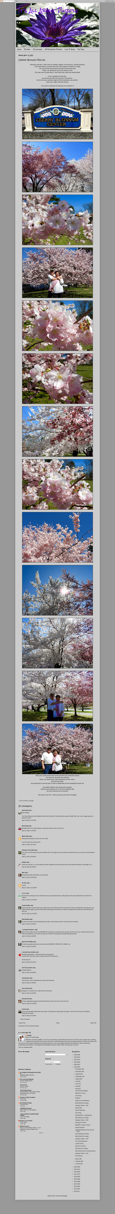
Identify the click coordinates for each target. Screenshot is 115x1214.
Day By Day (78, 1108)
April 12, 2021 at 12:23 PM (29, 899)
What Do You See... (80, 1093)
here (74, 68)
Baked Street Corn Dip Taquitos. (28, 1109)
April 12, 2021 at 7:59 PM (29, 982)
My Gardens (37, 49)
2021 (75, 1067)
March (77, 1159)
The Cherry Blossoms (81, 1141)
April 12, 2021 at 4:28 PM (29, 936)
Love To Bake (70, 49)
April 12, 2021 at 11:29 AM (29, 887)
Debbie (24, 862)
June (77, 1083)
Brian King (25, 826)
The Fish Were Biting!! (81, 1090)
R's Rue (24, 883)
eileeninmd (25, 810)
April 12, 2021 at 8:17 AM (29, 844)
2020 (75, 1167)
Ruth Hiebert (25, 919)
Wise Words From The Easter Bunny (85, 1151)
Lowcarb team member (28, 952)
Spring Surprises (80, 1127)
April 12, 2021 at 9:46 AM (29, 856)
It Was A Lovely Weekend (82, 1100)
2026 (75, 1054)
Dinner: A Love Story (26, 1120)
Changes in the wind (28, 850)
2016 (75, 1176)
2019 (75, 1169)
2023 (75, 1062)
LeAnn (24, 1009)
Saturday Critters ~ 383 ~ (82, 1120)
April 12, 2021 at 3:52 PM (29, 924)
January (78, 1163)
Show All (41, 1132)
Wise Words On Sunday (82, 1103)
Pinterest (77, 1098)
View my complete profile (25, 1047)
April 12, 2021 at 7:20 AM (29, 820)
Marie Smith (25, 836)
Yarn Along (78, 1095)
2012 (75, 1186)
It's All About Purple (48, 10)
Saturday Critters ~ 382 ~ (82, 1138)
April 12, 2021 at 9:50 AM (29, 867)
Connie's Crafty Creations (27, 1097)
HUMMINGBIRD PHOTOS (27, 1075)
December (79, 1069)
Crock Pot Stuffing (24, 1116)
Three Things (23, 1122)
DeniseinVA (25, 998)
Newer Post (22, 1023)
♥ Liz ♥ (24, 893)
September (79, 1076)
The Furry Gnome (27, 967)
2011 (75, 1188)
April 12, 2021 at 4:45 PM (29, 946)
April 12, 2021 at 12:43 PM (29, 913)
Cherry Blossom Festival (82, 1133)
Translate (58, 1064)
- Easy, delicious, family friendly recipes (29, 1114)
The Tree (80, 49)
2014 (75, 1181)
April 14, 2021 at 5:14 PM (29, 1015)
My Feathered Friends (53, 49)
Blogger (65, 1196)
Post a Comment (25, 1019)
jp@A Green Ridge (27, 941)
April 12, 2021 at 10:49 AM (29, 877)
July (77, 1081)
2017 (75, 1174)
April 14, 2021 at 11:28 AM (29, 1003)
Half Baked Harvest (25, 1108)
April (77, 1088)
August (78, 1079)
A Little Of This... (79, 1143)
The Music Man (24, 1104)
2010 (75, 1191)
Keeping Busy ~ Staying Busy (83, 1115)
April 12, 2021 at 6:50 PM (29, 972)
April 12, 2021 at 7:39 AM (29, 830)
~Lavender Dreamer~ (28, 929)
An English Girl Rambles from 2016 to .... (30, 1073)
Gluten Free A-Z (24, 1126)
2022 (75, 1064)
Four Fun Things (24, 1086)
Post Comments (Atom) (32, 1026)
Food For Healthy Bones (26, 1080)
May (77, 1086)
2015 (75, 1179)
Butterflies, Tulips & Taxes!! (82, 1125)
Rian (23, 872)
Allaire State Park (80, 1110)
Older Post (93, 1023)
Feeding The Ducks (80, 1122)
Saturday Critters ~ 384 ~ (82, 1105)
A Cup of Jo (23, 1085)
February (78, 1161)
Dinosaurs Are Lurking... (82, 1148)
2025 (75, 1057)
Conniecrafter (26, 905)
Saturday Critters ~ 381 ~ (82, 1153)
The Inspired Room (25, 1090)
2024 (75, 1059)
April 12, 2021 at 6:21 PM (29, 962)
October (78, 1074)
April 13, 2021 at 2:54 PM (29, 993)
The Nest (27, 49)
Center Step (23, 1098)
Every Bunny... (79, 1155)
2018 (75, 1171)
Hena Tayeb (25, 988)
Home (19, 49)
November (79, 1071)
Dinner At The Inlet (80, 1146)
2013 (75, 1184)
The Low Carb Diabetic (26, 1079)
